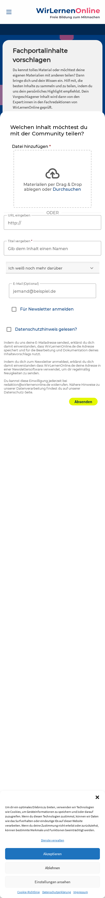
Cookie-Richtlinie (28, 892)
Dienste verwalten (52, 840)
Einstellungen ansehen (52, 881)
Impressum (80, 892)
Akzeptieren (52, 853)
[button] (97, 797)
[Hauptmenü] (8, 12)
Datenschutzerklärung (56, 892)
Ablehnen (52, 867)
